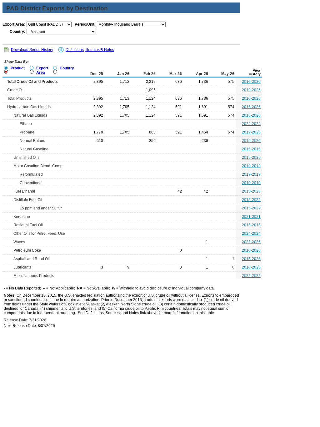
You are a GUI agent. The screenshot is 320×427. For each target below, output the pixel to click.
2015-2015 (251, 225)
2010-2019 (251, 166)
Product (18, 68)
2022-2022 (251, 276)
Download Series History (32, 50)
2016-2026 (251, 107)
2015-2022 (251, 200)
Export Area (42, 70)
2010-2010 (251, 183)
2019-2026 (251, 90)
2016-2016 (251, 149)
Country (67, 68)
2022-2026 (251, 242)
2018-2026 (251, 191)
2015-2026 (251, 259)
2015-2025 (251, 157)
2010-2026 (251, 81)
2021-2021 (251, 216)
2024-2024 (251, 124)
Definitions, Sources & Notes (90, 50)
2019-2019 (251, 174)
